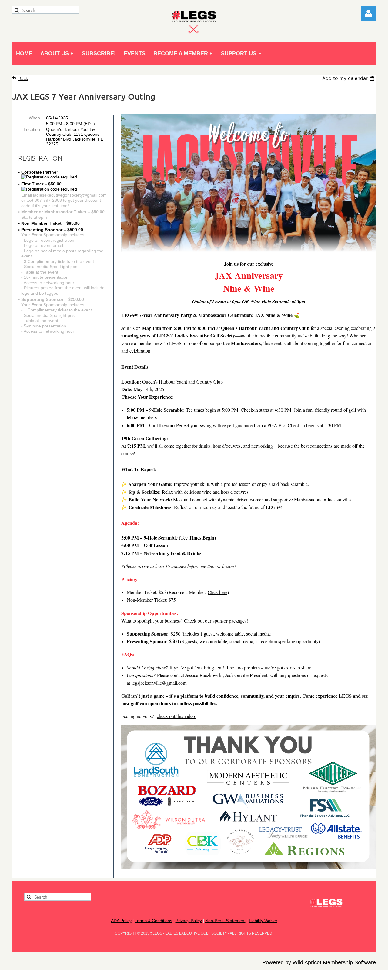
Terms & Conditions (153, 920)
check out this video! (176, 716)
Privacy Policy (189, 920)
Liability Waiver (263, 920)
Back (23, 78)
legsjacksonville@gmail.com (159, 682)
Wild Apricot (307, 962)
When (34, 117)
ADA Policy (121, 920)
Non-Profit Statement (225, 920)
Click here (217, 592)
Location (32, 129)
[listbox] (349, 78)
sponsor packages (229, 620)
